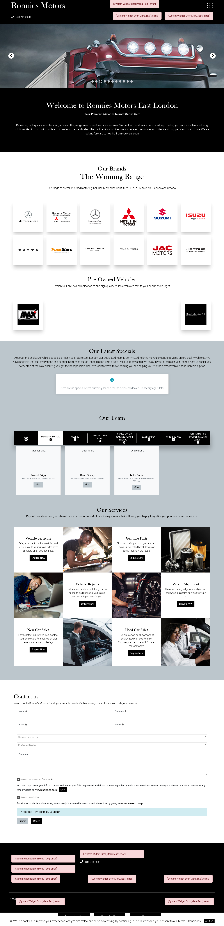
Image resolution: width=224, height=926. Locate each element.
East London (148, 438)
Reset (36, 821)
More (38, 484)
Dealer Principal (50, 437)
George (75, 438)
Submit (22, 821)
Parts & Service (173, 438)
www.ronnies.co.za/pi (46, 789)
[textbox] (112, 737)
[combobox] (112, 737)
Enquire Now (38, 557)
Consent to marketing (29, 797)
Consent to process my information (35, 779)
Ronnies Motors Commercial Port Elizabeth (124, 438)
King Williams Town (100, 438)
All (26, 438)
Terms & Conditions (189, 921)
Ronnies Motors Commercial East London (198, 438)
